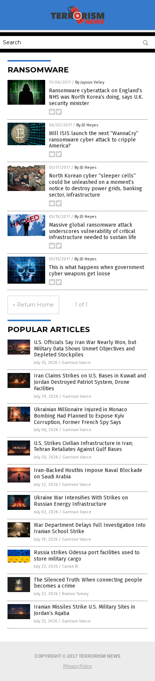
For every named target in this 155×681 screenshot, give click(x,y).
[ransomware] (78, 24)
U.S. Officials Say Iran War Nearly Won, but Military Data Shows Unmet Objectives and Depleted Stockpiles (85, 348)
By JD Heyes (87, 125)
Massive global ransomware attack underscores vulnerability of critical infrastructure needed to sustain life (92, 231)
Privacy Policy (77, 666)
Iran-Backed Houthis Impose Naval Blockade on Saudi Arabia (88, 473)
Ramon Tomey (75, 593)
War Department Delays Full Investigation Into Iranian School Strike (90, 528)
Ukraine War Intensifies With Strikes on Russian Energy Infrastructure (81, 501)
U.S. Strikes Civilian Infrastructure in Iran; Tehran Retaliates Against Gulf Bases (83, 446)
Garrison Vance (76, 362)
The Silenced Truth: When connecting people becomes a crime (88, 583)
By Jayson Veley (89, 82)
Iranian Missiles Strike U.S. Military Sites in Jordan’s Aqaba (84, 610)
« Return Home (33, 304)
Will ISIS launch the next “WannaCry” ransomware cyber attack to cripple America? (93, 139)
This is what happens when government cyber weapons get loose (96, 270)
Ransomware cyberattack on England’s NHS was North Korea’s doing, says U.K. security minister (96, 97)
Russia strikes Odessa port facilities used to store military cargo (87, 555)
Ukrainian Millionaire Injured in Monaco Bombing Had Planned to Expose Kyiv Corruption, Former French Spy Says (80, 415)
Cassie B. (70, 566)
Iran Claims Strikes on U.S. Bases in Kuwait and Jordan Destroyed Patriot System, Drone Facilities (90, 382)
